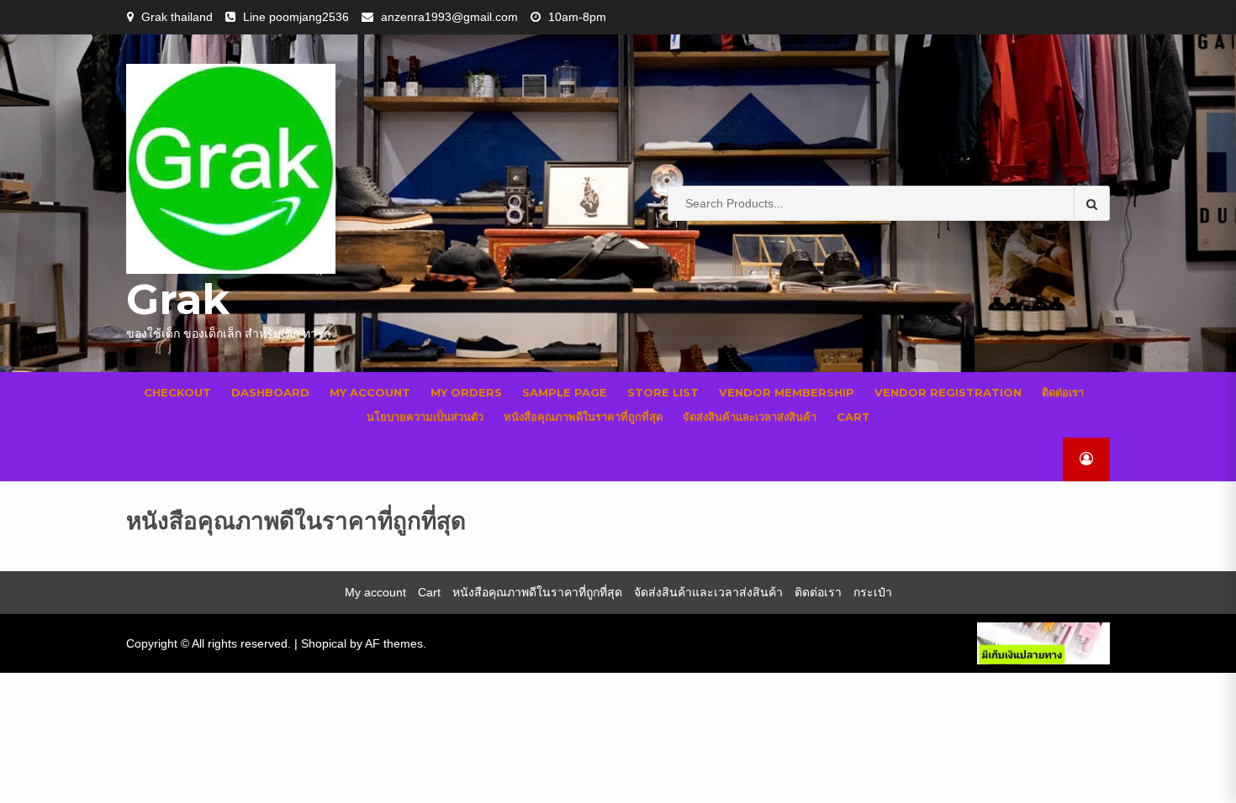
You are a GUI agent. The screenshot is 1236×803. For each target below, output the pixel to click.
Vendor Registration (948, 392)
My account (370, 392)
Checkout (177, 392)
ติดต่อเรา (1063, 392)
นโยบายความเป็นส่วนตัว (425, 416)
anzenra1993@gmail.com (449, 17)
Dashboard (270, 392)
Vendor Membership (786, 392)
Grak (178, 299)
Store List (663, 392)
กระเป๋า (872, 592)
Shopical (323, 643)
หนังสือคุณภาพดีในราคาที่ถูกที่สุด (583, 416)
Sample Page (564, 392)
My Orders (466, 392)
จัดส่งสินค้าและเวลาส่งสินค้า (749, 416)
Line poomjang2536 (296, 17)
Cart (853, 416)
